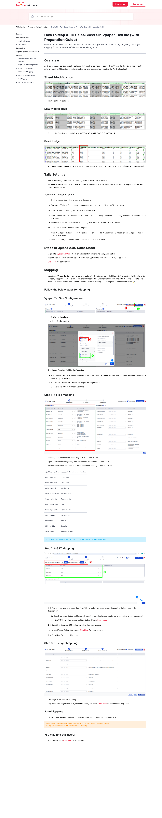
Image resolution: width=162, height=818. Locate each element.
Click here (52, 262)
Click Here (84, 630)
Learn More (102, 620)
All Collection (20, 27)
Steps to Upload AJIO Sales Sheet (27, 52)
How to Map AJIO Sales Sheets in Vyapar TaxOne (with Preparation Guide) (78, 27)
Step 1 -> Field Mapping (25, 68)
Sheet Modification (22, 37)
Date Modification (24, 41)
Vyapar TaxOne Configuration (28, 65)
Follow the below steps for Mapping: (27, 60)
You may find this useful (26, 82)
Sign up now (138, 4)
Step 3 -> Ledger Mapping (26, 75)
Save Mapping (22, 79)
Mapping (19, 55)
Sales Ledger (22, 44)
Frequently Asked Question (38, 27)
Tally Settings (20, 48)
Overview (19, 34)
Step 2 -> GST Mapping (25, 72)
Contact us (120, 4)
